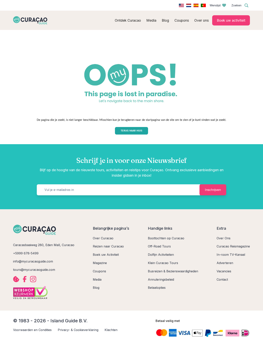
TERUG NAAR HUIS (131, 130)
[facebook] (25, 279)
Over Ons (223, 238)
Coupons (99, 271)
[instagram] (33, 279)
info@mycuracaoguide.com (33, 261)
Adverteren (225, 263)
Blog (96, 288)
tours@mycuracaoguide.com (34, 270)
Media (97, 279)
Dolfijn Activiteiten (161, 255)
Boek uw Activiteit (106, 255)
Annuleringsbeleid (161, 279)
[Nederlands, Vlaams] (188, 5)
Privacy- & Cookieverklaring (78, 330)
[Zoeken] (246, 5)
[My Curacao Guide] (30, 20)
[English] (181, 5)
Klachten (111, 330)
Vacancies (224, 271)
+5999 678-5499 (26, 253)
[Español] (196, 5)
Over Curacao (103, 238)
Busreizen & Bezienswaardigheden (173, 271)
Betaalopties (157, 288)
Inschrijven (213, 190)
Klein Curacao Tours (163, 263)
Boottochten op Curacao (166, 238)
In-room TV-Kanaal (231, 255)
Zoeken (236, 5)
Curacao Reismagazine (233, 246)
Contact (222, 279)
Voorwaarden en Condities (32, 330)
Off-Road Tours (159, 246)
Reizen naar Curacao (108, 246)
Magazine (100, 263)
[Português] (203, 5)
